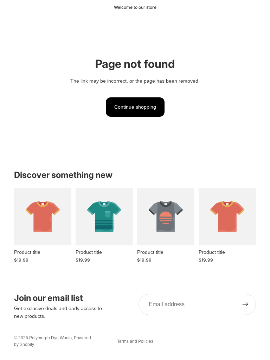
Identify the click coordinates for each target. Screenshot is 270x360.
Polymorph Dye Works (50, 337)
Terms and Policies (135, 341)
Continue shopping (135, 107)
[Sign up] (245, 304)
